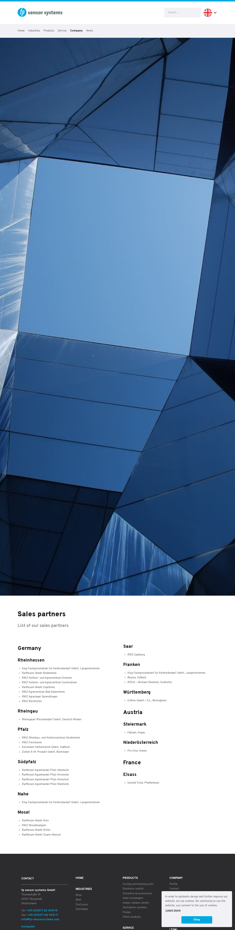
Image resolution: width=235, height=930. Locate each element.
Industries (34, 31)
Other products (132, 917)
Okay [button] (197, 920)
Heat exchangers (133, 898)
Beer (78, 900)
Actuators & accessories (137, 893)
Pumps (127, 912)
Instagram (28, 927)
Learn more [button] (173, 910)
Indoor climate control (136, 903)
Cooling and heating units (138, 884)
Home (21, 31)
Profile (173, 884)
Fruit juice (82, 904)
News (89, 31)
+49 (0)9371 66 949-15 (42, 911)
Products (49, 31)
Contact (174, 889)
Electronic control (133, 889)
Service (62, 31)
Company (76, 31)
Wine (79, 895)
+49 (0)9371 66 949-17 (42, 915)
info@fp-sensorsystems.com (40, 919)
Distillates (82, 909)
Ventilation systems (135, 907)
